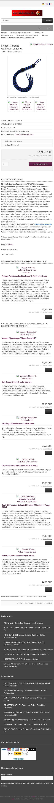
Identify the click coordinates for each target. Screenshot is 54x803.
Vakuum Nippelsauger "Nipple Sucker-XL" (19, 338)
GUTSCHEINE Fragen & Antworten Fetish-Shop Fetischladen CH (27, 730)
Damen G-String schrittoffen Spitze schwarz (19, 465)
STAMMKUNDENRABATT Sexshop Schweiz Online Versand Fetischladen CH (27, 713)
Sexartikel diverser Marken (24, 135)
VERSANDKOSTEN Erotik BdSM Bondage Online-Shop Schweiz (25, 699)
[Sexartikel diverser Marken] (41, 44)
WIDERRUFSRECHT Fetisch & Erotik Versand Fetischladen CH (28, 650)
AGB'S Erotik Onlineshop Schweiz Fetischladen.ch (23, 623)
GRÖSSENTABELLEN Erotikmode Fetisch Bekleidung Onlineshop (24, 706)
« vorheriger (29, 603)
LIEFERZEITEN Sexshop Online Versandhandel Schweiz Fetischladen (25, 692)
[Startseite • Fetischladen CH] (27, 13)
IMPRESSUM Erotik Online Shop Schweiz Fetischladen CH (26, 654)
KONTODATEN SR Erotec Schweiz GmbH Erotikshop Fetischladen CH (24, 636)
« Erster (20, 603)
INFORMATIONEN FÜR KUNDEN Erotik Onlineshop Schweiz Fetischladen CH (27, 684)
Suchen (47, 21)
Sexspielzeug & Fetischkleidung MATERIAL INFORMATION (27, 720)
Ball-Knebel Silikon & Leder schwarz (17, 382)
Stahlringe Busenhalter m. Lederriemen (18, 424)
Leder (10, 244)
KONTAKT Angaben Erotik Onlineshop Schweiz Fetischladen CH (27, 629)
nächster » (40, 603)
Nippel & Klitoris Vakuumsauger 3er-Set (18, 556)
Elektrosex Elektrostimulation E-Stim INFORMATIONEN (25, 724)
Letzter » (49, 603)
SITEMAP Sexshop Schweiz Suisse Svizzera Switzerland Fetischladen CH (26, 665)
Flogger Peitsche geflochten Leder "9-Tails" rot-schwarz (24, 276)
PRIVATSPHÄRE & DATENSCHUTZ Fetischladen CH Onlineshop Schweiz (24, 643)
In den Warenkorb (40, 164)
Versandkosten (47, 155)
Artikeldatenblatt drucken (14, 141)
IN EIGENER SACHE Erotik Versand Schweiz (21, 659)
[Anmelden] (49, 778)
